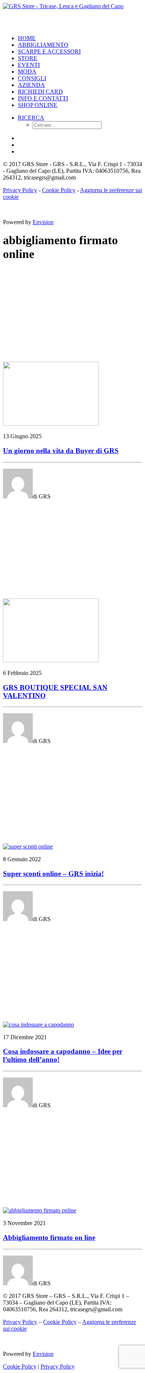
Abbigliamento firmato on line (49, 1237)
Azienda (31, 85)
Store (27, 58)
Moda (27, 71)
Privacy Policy (20, 190)
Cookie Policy (58, 190)
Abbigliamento (43, 45)
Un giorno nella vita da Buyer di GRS (61, 451)
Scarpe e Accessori (49, 51)
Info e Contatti (43, 98)
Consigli (32, 78)
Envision (43, 222)
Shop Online (37, 105)
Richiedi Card (40, 91)
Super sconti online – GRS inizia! (53, 874)
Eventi (29, 65)
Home (27, 38)
